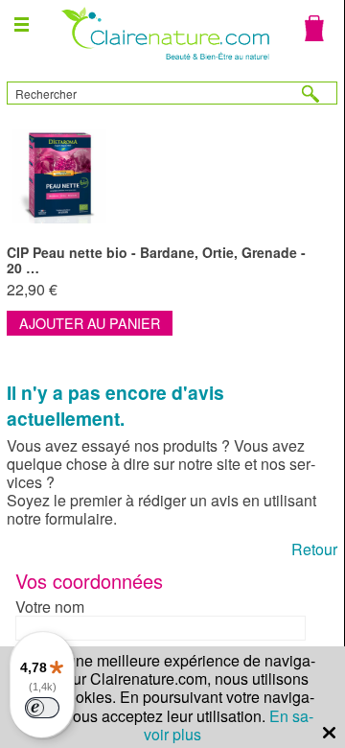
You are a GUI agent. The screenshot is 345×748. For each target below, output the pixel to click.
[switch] (42, 707)
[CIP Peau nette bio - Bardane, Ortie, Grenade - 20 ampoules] (172, 176)
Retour (314, 549)
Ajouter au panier (89, 323)
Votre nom (49, 606)
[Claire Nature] (163, 62)
